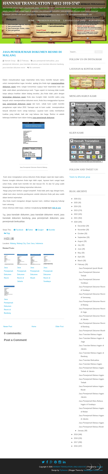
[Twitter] (43, 462)
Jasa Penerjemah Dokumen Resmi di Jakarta (21, 274)
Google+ (40, 230)
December (82, 226)
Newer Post (7, 326)
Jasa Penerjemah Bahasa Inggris (91, 375)
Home (31, 20)
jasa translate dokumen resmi (14, 68)
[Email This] (5, 238)
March (80, 261)
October (81, 233)
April (80, 257)
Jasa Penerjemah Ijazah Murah (90, 268)
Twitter (30, 230)
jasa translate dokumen (29, 64)
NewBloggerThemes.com (93, 470)
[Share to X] (10, 238)
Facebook (19, 230)
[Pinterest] (55, 462)
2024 (76, 206)
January (81, 431)
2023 (76, 210)
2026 (76, 199)
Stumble (51, 230)
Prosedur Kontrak (49, 20)
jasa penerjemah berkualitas (44, 61)
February (81, 264)
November (82, 230)
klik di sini (56, 208)
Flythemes (64, 470)
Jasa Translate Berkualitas (89, 360)
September (82, 237)
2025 (76, 203)
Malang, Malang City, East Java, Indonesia (26, 243)
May (80, 253)
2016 (76, 446)
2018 (76, 438)
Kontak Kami (96, 20)
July (79, 245)
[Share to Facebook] (12, 238)
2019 (76, 434)
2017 (76, 442)
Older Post (59, 326)
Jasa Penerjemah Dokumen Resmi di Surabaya (48, 274)
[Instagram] (59, 462)
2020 (76, 222)
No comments (35, 68)
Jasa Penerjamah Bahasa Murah (91, 427)
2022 (76, 214)
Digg (8, 233)
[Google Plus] (51, 462)
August (81, 241)
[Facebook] (47, 462)
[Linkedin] (64, 462)
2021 (76, 218)
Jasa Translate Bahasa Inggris (90, 334)
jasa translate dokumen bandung (51, 64)
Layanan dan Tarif (74, 20)
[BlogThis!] (7, 238)
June (80, 249)
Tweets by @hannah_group (79, 177)
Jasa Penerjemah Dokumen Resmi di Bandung (8, 306)
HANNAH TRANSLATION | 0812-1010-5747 (41, 3)
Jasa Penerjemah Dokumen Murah (92, 331)
